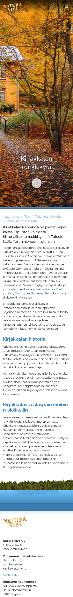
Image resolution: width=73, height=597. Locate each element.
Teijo (27, 216)
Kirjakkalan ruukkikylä (22, 221)
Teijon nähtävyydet (48, 216)
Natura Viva (11, 216)
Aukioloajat (10, 574)
